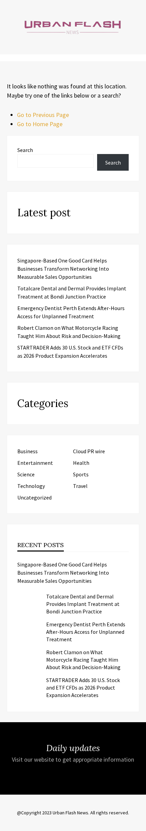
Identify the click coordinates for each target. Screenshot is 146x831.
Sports (81, 474)
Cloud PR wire (89, 451)
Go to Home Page (39, 124)
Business (27, 451)
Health (81, 462)
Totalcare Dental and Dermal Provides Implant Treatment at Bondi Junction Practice (83, 604)
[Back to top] (139, 824)
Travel (80, 485)
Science (26, 474)
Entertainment (35, 462)
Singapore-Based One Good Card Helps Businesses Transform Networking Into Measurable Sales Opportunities (63, 268)
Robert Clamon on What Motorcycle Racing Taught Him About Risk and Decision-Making (83, 660)
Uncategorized (34, 497)
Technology (31, 485)
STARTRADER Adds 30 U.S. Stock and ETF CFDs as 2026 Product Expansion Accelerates (83, 687)
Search (25, 150)
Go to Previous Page (43, 115)
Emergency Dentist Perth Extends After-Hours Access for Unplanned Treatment (85, 632)
